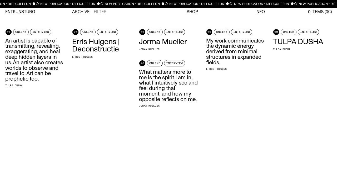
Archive (81, 12)
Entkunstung (20, 12)
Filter (100, 12)
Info (260, 12)
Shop (192, 12)
